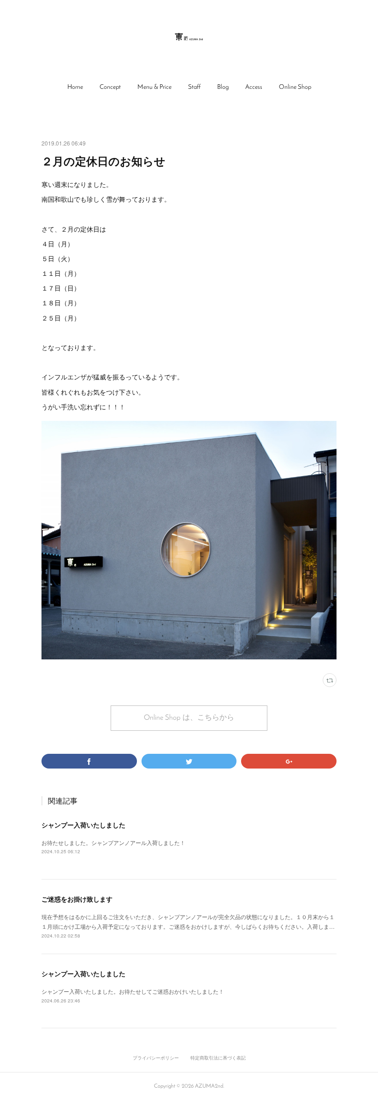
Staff (194, 87)
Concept (110, 87)
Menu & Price (154, 87)
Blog (223, 87)
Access (253, 87)
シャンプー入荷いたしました (83, 824)
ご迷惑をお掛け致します (76, 898)
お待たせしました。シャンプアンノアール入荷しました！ (113, 842)
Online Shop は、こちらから (189, 718)
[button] (75, 87)
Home (75, 87)
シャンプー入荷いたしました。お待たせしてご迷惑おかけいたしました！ (132, 991)
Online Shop (295, 87)
